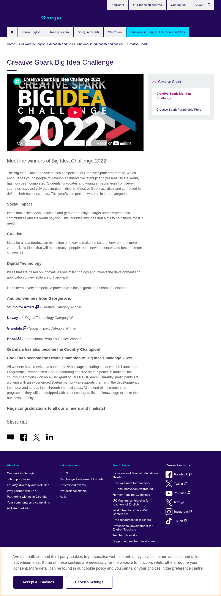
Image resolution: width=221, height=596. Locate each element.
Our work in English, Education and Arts (158, 32)
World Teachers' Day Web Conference (130, 512)
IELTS (64, 473)
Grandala (14, 328)
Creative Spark (169, 82)
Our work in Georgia (21, 473)
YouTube (180, 493)
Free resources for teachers (132, 519)
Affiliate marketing (19, 508)
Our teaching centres (147, 4)
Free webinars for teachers (131, 483)
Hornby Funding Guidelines (131, 494)
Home (12, 32)
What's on (115, 32)
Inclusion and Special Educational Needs (135, 475)
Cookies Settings (89, 582)
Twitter (179, 483)
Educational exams (73, 485)
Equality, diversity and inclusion (28, 485)
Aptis (63, 496)
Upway (12, 318)
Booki (12, 339)
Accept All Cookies (38, 582)
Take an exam (59, 32)
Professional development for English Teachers (133, 527)
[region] (110, 571)
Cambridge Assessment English (81, 479)
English (117, 4)
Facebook (181, 474)
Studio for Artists (21, 307)
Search (211, 5)
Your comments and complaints (28, 502)
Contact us (178, 4)
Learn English (31, 32)
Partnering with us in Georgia (27, 496)
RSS (177, 502)
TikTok (179, 521)
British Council (19, 17)
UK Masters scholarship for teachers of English (131, 502)
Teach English (122, 465)
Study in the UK (88, 32)
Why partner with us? (21, 490)
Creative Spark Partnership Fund (178, 109)
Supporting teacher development (135, 541)
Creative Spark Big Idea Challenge (173, 96)
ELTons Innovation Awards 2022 (134, 489)
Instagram (181, 511)
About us (13, 465)
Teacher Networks (125, 535)
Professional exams (73, 490)
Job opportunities (18, 479)
